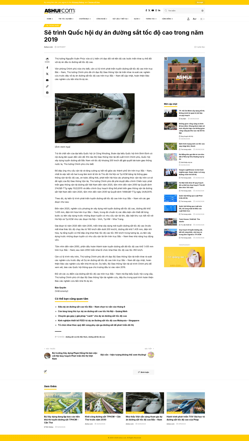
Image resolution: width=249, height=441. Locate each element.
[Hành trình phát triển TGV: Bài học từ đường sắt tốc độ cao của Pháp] (186, 403)
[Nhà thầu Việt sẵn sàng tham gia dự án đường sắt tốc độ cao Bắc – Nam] (145, 403)
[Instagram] (156, 10)
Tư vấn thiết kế (186, 225)
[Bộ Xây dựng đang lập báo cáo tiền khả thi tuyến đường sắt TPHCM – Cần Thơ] (63, 403)
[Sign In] (188, 19)
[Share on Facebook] (47, 68)
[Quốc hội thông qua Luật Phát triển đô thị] (170, 198)
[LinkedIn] (159, 10)
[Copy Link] (47, 86)
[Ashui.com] (59, 11)
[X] (149, 10)
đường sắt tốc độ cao (96, 337)
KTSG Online (48, 427)
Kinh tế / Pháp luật (53, 412)
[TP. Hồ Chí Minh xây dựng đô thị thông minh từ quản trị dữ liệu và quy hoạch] (170, 113)
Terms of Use (94, 2)
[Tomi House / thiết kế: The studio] (170, 221)
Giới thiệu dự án (186, 162)
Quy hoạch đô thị (187, 136)
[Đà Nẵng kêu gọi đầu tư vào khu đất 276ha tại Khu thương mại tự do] (170, 157)
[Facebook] (146, 10)
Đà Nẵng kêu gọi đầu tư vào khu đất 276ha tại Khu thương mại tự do (191, 156)
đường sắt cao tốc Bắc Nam (76, 337)
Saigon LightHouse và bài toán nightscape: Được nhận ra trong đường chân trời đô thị (192, 172)
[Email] (47, 80)
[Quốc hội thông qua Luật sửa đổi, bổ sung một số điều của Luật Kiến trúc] (170, 208)
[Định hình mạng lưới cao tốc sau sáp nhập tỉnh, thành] (170, 146)
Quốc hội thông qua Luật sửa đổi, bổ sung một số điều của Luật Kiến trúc (190, 208)
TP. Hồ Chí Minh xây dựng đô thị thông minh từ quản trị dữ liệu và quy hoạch (191, 113)
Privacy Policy (78, 2)
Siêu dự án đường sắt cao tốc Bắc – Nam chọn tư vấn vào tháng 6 (91, 306)
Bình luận (145, 372)
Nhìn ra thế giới (174, 412)
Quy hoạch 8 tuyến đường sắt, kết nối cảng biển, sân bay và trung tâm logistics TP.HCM (191, 232)
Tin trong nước (52, 25)
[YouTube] (153, 10)
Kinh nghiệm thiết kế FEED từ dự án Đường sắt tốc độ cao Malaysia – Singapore (98, 320)
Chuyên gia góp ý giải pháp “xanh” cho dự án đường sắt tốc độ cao (92, 316)
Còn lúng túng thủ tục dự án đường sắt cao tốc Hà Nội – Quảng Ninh (92, 311)
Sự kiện (183, 119)
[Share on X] (47, 74)
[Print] (47, 92)
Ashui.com (48, 47)
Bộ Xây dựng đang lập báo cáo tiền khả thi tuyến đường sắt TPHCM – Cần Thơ (62, 419)
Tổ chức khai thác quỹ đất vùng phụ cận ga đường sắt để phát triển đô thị (96, 325)
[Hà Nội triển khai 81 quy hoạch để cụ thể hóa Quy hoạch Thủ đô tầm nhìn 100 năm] (170, 185)
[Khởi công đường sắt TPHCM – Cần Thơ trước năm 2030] (104, 403)
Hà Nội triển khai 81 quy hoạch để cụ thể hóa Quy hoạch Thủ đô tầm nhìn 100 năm (192, 185)
